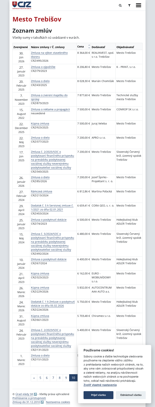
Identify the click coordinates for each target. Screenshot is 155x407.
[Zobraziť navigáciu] (139, 5)
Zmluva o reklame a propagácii (50, 109)
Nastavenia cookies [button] (58, 402)
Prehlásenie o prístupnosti (29, 398)
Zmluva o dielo (40, 81)
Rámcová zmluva (41, 191)
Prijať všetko (98, 394)
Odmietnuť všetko (131, 394)
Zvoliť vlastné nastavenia (100, 384)
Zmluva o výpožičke (43, 67)
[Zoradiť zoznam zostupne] (89, 47)
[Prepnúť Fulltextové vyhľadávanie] (120, 5)
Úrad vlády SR (24, 394)
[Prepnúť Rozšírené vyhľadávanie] (129, 5)
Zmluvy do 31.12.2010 (26, 402)
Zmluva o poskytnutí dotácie (49, 219)
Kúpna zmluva (40, 123)
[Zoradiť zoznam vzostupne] (89, 45)
